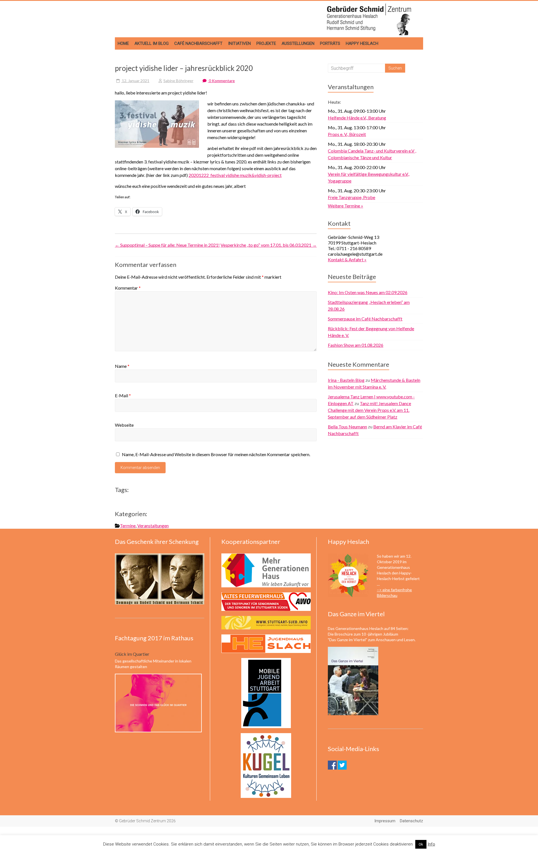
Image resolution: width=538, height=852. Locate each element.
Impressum (384, 820)
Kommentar (128, 287)
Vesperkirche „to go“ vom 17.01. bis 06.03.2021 (269, 245)
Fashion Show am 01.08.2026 (355, 345)
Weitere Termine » (345, 205)
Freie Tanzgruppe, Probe (351, 197)
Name (122, 366)
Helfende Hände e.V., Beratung (357, 117)
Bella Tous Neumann (347, 426)
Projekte (266, 43)
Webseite (124, 425)
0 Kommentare (221, 80)
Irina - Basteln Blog (346, 380)
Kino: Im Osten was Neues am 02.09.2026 (367, 292)
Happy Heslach (362, 43)
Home (123, 43)
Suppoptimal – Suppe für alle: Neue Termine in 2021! (167, 245)
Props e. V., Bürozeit (347, 134)
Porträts (330, 43)
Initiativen (239, 43)
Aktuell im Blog (151, 43)
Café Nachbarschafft (198, 43)
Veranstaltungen (153, 525)
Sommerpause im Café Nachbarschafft (365, 318)
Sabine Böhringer (178, 80)
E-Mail (123, 395)
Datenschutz (411, 820)
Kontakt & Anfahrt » (347, 259)
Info (431, 844)
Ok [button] (421, 844)
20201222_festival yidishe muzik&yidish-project (235, 175)
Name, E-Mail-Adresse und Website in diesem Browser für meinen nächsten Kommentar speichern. (216, 454)
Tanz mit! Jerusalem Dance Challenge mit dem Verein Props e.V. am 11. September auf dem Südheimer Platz (369, 410)
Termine (128, 525)
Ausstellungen (298, 43)
